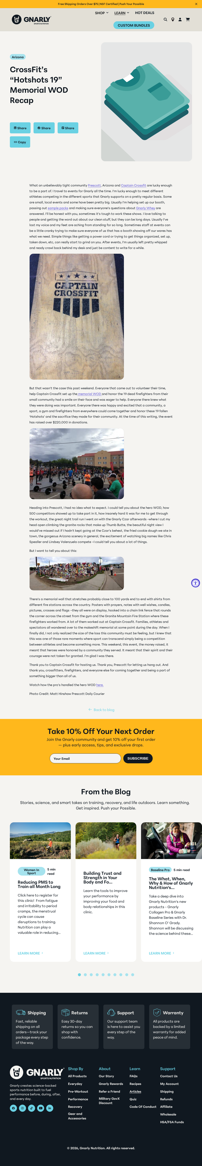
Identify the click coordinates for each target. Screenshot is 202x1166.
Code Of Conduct (143, 1106)
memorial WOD (89, 393)
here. (100, 684)
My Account (169, 1083)
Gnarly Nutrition (92, 1147)
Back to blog (104, 709)
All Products (77, 1076)
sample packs (58, 207)
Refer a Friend (109, 1091)
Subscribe (137, 758)
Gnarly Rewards (111, 1083)
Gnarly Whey (145, 207)
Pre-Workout (78, 1091)
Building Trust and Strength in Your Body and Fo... (102, 877)
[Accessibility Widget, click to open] (195, 583)
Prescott (94, 185)
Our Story (106, 1076)
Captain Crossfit (133, 185)
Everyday (75, 1083)
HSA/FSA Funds (172, 1122)
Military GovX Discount (109, 1100)
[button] (101, 12)
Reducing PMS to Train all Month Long (39, 884)
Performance (78, 1099)
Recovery (75, 1106)
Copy (22, 141)
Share (21, 127)
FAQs (133, 1076)
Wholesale (168, 1114)
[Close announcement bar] (196, 4)
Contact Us (169, 1076)
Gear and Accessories (77, 1115)
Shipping (167, 1091)
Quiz (133, 1099)
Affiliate (166, 1106)
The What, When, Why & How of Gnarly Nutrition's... (171, 882)
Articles (135, 1091)
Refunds (166, 1099)
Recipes (135, 1083)
